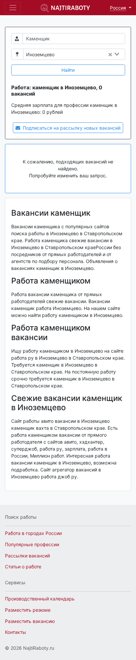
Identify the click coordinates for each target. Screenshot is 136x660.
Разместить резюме (28, 610)
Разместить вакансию (30, 621)
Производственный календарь (40, 598)
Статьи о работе (23, 566)
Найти (68, 70)
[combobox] (91, 54)
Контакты (15, 632)
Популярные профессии (32, 544)
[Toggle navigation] (13, 8)
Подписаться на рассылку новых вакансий (70, 128)
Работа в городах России (33, 533)
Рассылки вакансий (27, 555)
